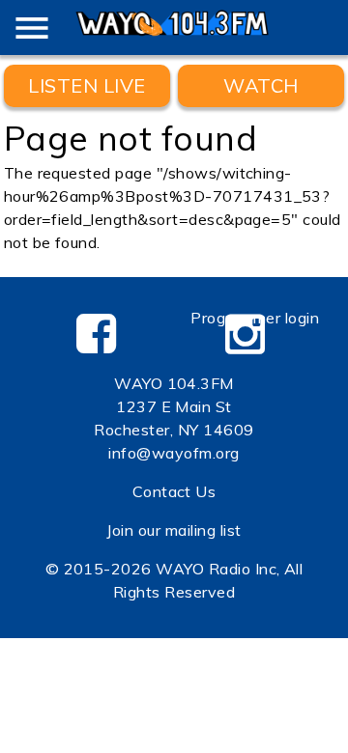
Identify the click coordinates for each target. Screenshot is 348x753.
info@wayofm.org (173, 452)
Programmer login (254, 317)
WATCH (260, 85)
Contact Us (174, 491)
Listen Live (86, 85)
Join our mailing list (173, 530)
